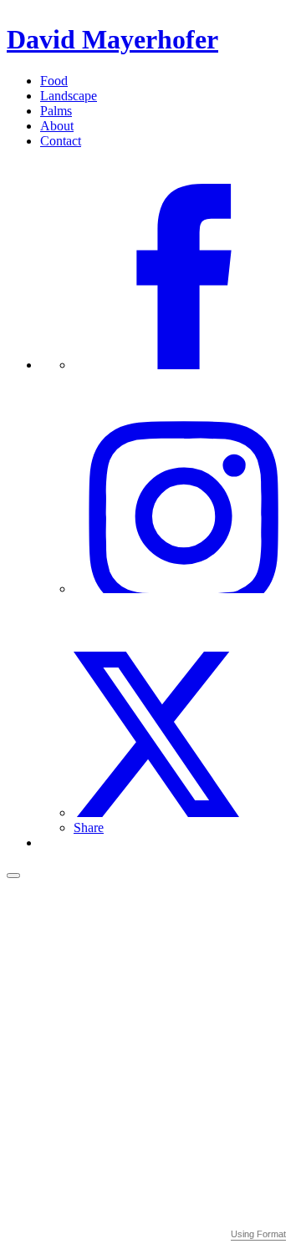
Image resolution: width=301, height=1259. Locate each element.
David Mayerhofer (112, 39)
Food (54, 81)
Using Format (258, 1234)
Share (89, 827)
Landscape (68, 96)
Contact (60, 141)
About (57, 126)
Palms (56, 111)
